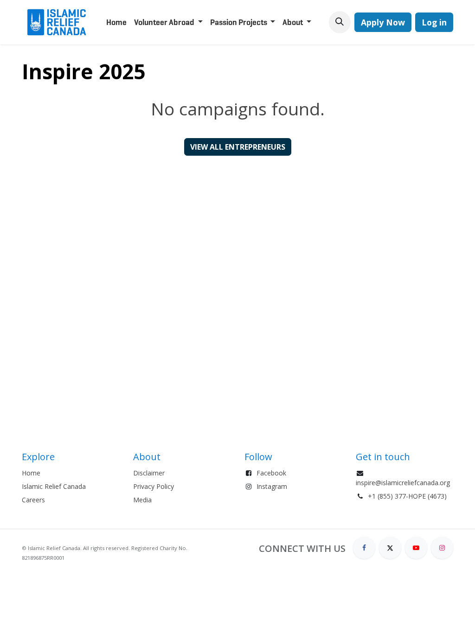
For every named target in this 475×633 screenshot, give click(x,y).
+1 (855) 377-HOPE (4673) (407, 496)
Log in (434, 22)
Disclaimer (149, 472)
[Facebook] (364, 548)
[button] (340, 22)
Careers (33, 499)
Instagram (272, 486)
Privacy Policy (153, 486)
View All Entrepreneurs (237, 147)
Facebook (271, 472)
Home (31, 472)
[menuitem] (116, 22)
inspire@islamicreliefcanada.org (403, 482)
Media (142, 499)
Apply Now (383, 22)
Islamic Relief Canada (54, 486)
